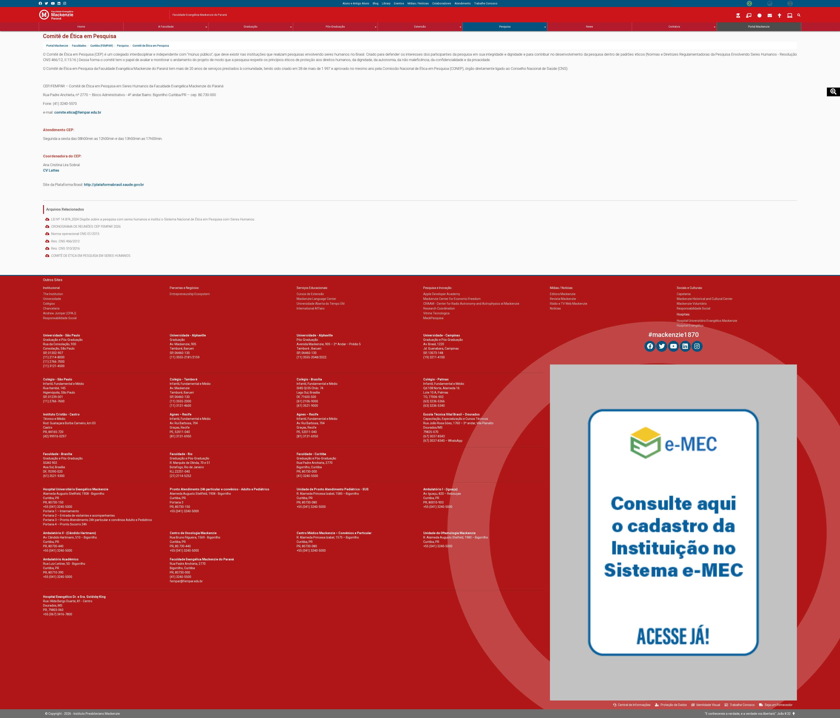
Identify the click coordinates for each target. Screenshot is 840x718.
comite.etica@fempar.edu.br (77, 112)
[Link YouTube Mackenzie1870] (53, 3)
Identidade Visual (708, 705)
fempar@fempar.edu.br (186, 581)
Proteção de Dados (674, 705)
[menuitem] (356, 3)
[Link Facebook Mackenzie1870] (40, 3)
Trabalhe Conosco (742, 705)
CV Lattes (51, 170)
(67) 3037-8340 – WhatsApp (442, 440)
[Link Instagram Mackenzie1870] (64, 3)
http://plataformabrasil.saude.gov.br (114, 184)
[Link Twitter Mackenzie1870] (46, 3)
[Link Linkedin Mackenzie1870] (58, 3)
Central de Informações (634, 705)
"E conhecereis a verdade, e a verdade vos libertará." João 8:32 (749, 713)
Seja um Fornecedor (779, 705)
